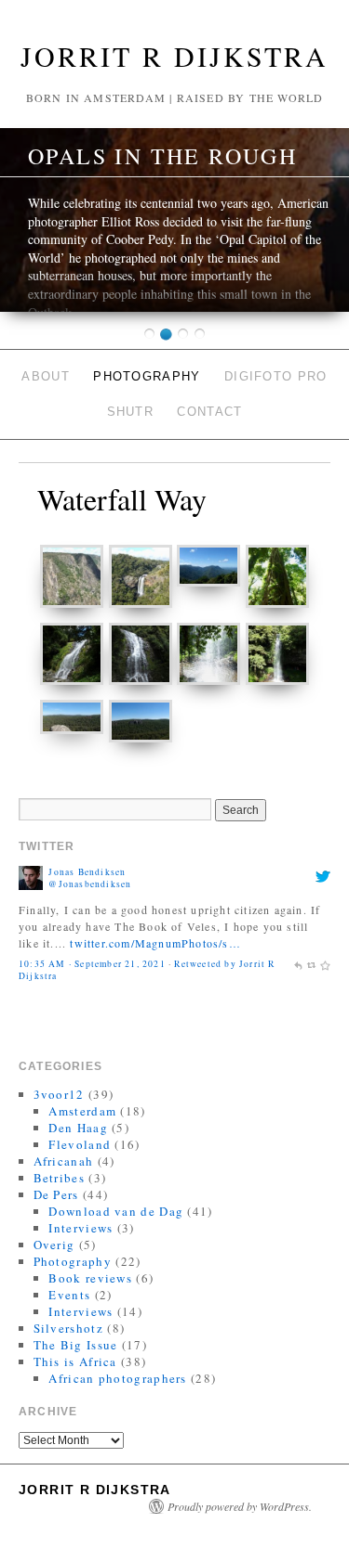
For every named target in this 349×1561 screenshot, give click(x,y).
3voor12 (59, 1094)
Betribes (59, 1177)
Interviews (80, 1227)
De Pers (56, 1194)
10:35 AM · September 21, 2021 (92, 964)
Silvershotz (68, 1328)
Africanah (64, 1161)
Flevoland (79, 1144)
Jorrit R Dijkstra (174, 55)
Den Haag (77, 1127)
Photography (146, 376)
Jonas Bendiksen (87, 872)
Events (69, 1294)
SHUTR (130, 412)
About (45, 376)
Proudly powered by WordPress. (240, 1506)
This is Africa (75, 1361)
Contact (209, 412)
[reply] (297, 964)
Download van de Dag (115, 1211)
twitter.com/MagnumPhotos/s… (155, 942)
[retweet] (311, 964)
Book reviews (90, 1278)
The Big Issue (76, 1344)
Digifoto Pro (276, 376)
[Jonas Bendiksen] (31, 876)
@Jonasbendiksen (89, 884)
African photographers (117, 1378)
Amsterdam (82, 1111)
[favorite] (324, 964)
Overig (54, 1244)
